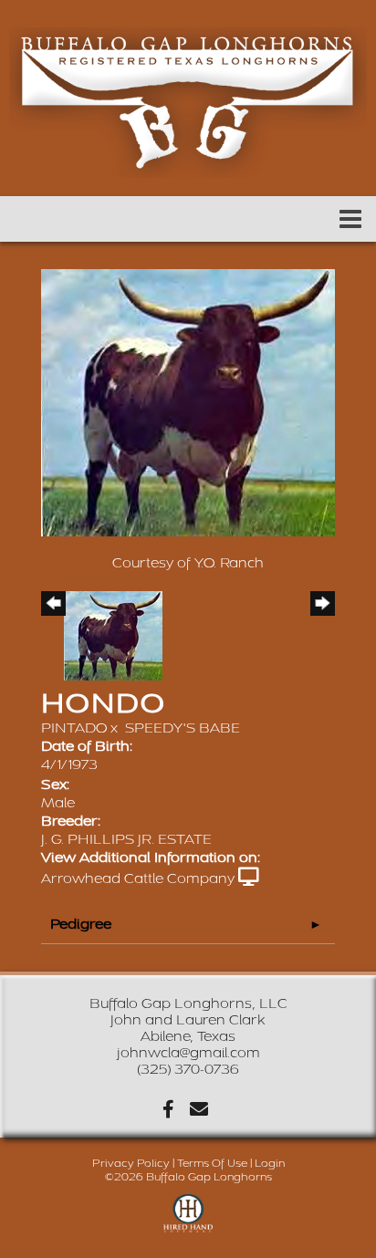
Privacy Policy (131, 1163)
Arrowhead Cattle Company (138, 879)
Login (270, 1163)
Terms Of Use (212, 1163)
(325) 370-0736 (188, 1069)
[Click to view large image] (188, 402)
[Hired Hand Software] (188, 1221)
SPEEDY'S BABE (182, 728)
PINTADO (74, 728)
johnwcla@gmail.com (188, 1053)
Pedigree (80, 924)
